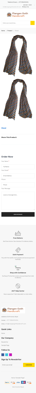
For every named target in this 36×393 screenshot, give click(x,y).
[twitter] (6, 354)
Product (9, 30)
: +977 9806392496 (23, 2)
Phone (3, 179)
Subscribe (29, 365)
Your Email (5, 170)
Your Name (5, 161)
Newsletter (4, 342)
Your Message (5, 188)
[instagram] (10, 354)
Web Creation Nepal (18, 387)
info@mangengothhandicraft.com (12, 7)
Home (3, 30)
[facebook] (2, 354)
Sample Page (5, 345)
